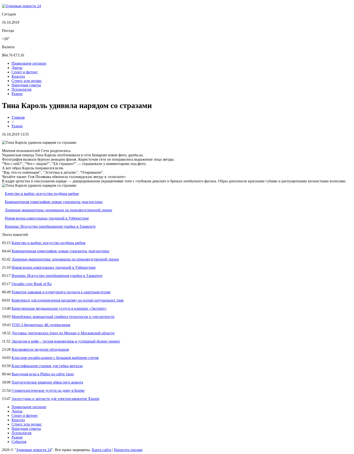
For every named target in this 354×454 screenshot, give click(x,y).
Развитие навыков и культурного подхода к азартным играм (61, 292)
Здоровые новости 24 (33, 450)
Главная (18, 117)
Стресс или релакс (27, 81)
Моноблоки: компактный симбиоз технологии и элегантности (63, 317)
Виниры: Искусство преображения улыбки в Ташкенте (50, 226)
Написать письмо (128, 450)
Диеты (17, 68)
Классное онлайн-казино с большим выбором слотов (55, 358)
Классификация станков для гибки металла (47, 366)
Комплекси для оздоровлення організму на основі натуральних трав (68, 300)
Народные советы (26, 85)
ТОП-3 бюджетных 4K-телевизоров (41, 325)
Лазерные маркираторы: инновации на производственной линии (58, 210)
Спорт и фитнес (25, 72)
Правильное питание (29, 63)
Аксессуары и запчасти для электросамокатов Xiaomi (55, 399)
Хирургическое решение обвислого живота (47, 382)
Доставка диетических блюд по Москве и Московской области (63, 333)
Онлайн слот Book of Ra (32, 284)
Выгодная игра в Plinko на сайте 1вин (43, 374)
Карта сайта (101, 450)
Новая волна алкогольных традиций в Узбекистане (47, 218)
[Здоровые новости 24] (21, 6)
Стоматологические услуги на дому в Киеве (48, 390)
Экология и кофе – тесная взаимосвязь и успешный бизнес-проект (65, 341)
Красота (18, 76)
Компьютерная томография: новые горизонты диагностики (54, 202)
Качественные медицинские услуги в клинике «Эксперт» (59, 308)
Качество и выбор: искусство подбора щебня (42, 194)
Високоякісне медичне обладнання (40, 349)
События (19, 442)
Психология (21, 89)
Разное (17, 94)
